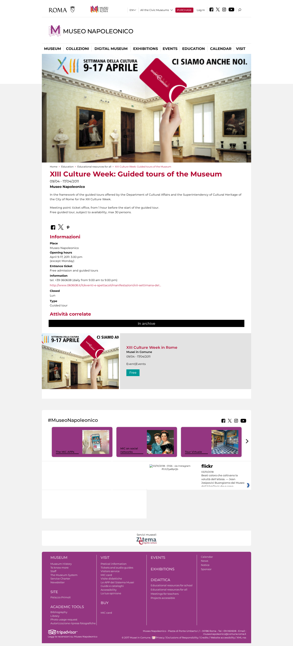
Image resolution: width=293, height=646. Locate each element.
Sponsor (206, 569)
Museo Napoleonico (98, 31)
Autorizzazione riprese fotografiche (73, 623)
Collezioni (77, 49)
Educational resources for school (172, 585)
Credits (204, 637)
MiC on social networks (129, 450)
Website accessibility (222, 637)
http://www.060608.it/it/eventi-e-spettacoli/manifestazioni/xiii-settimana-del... (105, 285)
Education (193, 49)
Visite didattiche (111, 578)
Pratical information (114, 563)
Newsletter (57, 582)
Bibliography (58, 612)
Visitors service (110, 571)
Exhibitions (145, 49)
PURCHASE (184, 10)
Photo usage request (63, 619)
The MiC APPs (65, 451)
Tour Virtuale (193, 451)
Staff (53, 571)
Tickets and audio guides (117, 567)
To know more (59, 567)
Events (170, 49)
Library (54, 615)
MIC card (106, 575)
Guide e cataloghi (112, 586)
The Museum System (64, 575)
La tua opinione (111, 593)
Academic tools (67, 607)
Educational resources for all (94, 166)
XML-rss (241, 637)
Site (54, 592)
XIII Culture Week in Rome (151, 347)
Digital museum (111, 49)
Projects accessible (163, 597)
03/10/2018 (222, 479)
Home (53, 166)
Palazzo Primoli (60, 597)
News (204, 560)
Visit (240, 49)
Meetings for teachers (165, 593)
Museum (52, 49)
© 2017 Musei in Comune (136, 637)
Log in (201, 10)
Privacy (160, 637)
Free (133, 373)
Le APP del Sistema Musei (117, 582)
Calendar (220, 49)
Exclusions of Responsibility (182, 637)
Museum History (61, 563)
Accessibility (109, 589)
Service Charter (60, 578)
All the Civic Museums (154, 10)
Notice (205, 565)
